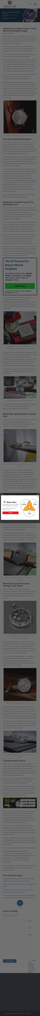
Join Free (10, 512)
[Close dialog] (38, 496)
